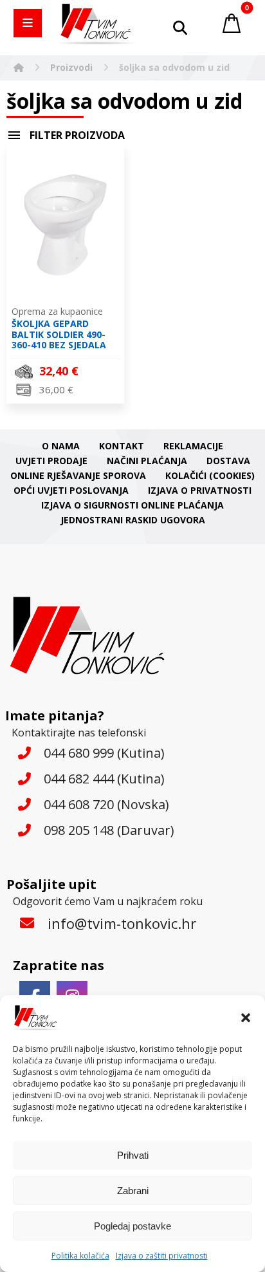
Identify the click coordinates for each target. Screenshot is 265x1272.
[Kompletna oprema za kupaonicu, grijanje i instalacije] (97, 24)
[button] (245, 1017)
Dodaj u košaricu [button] (72, 391)
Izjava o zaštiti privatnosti (162, 1255)
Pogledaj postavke (132, 1226)
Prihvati (133, 1155)
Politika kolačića (80, 1255)
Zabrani (133, 1190)
